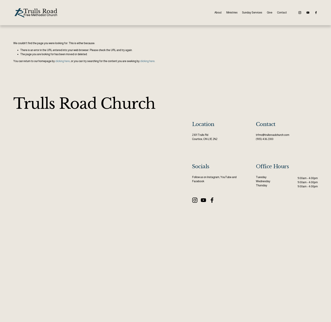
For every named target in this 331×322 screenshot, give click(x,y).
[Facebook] (316, 12)
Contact (282, 12)
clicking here (62, 61)
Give (269, 12)
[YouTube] (308, 12)
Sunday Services (252, 12)
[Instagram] (300, 12)
